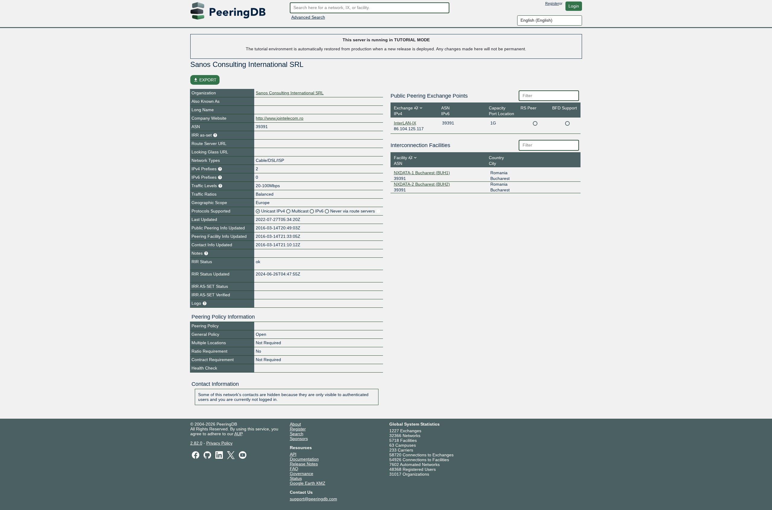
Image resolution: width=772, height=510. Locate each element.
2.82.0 (196, 443)
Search (296, 433)
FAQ (294, 468)
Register (552, 4)
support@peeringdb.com (313, 498)
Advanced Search (308, 17)
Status (296, 478)
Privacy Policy (219, 443)
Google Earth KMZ (307, 483)
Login (573, 6)
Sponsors (299, 438)
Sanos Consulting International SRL (290, 92)
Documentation (304, 459)
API (293, 454)
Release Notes (304, 463)
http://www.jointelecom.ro (279, 118)
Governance (301, 473)
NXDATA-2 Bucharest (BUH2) (422, 184)
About (295, 424)
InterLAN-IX (405, 123)
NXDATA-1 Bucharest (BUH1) (422, 172)
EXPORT (205, 79)
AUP (238, 433)
